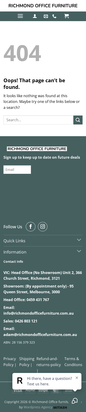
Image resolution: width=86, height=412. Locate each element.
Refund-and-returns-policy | (48, 364)
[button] (20, 16)
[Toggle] (79, 240)
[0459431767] (55, 16)
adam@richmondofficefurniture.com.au (40, 334)
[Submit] (78, 120)
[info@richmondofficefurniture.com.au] (46, 16)
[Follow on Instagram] (43, 227)
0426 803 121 (26, 321)
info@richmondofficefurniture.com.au (38, 313)
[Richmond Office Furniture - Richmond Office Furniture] (43, 5)
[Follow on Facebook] (31, 227)
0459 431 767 (38, 299)
